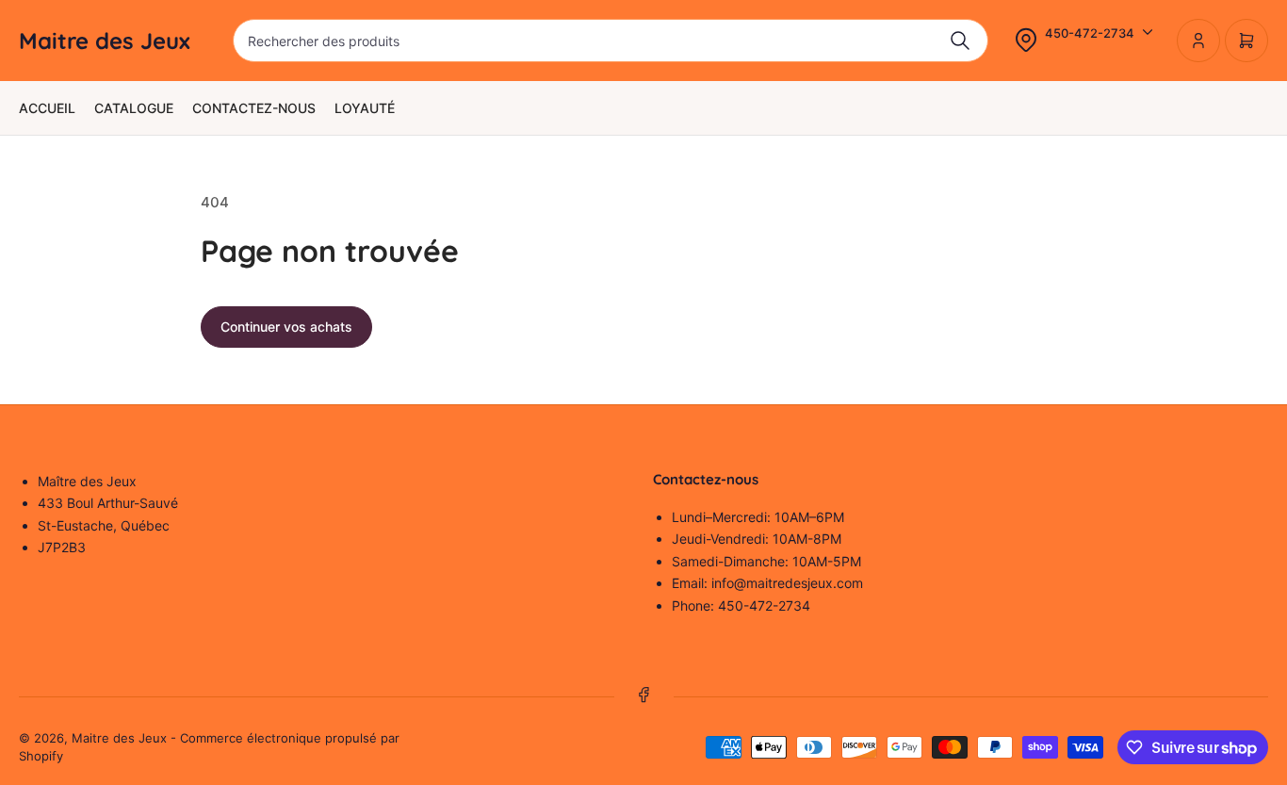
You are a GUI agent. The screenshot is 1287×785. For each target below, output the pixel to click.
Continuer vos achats (286, 327)
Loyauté (364, 108)
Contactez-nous (254, 108)
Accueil (47, 108)
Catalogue (133, 108)
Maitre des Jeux (119, 737)
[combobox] (610, 40)
